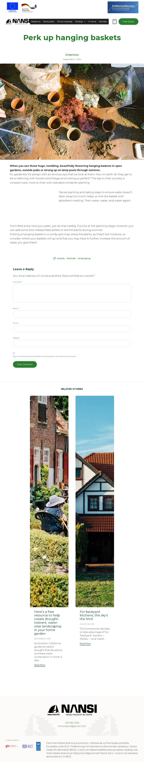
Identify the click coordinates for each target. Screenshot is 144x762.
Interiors (72, 55)
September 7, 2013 (42, 639)
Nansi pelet (48, 21)
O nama (92, 21)
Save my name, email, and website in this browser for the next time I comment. (44, 356)
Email (16, 323)
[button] (128, 21)
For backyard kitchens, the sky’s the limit (94, 615)
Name (16, 308)
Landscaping (83, 258)
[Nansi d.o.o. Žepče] (18, 21)
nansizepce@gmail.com (72, 726)
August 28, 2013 (87, 624)
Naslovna (35, 21)
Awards (61, 258)
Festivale (71, 258)
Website (16, 338)
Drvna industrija (64, 21)
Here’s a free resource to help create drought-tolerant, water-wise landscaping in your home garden (47, 623)
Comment (17, 282)
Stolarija (79, 21)
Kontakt (103, 21)
